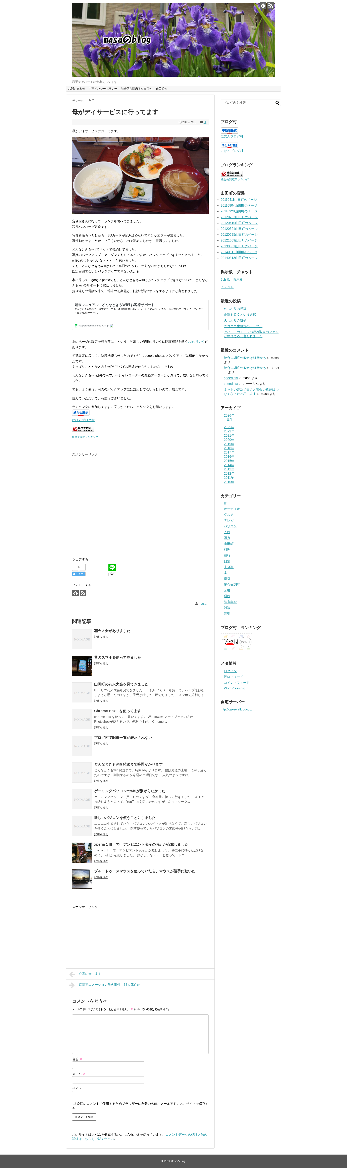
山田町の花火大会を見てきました (121, 684)
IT (205, 122)
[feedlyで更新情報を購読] (263, 5)
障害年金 (230, 602)
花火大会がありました (112, 631)
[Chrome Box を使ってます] (82, 719)
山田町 (229, 543)
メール (79, 1074)
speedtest (231, 378)
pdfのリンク (196, 341)
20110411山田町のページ (239, 199)
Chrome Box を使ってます (117, 711)
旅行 (227, 555)
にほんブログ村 (83, 420)
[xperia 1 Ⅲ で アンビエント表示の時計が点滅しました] (82, 853)
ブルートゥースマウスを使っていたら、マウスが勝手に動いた (144, 871)
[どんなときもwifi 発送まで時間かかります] (82, 772)
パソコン (230, 526)
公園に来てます (90, 973)
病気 (227, 578)
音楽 (227, 613)
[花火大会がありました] (82, 639)
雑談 (227, 607)
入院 (227, 532)
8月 (229, 419)
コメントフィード (237, 682)
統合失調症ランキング (85, 436)
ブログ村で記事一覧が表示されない (123, 738)
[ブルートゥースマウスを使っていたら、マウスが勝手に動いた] (82, 879)
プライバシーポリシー (103, 88)
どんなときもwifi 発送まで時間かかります (128, 764)
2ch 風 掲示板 (232, 279)
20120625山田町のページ (239, 234)
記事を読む (101, 636)
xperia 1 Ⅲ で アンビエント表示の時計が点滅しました (141, 844)
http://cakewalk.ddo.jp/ (236, 709)
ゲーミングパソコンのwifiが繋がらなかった (129, 791)
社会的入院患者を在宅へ (136, 88)
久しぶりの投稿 (235, 308)
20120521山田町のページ (239, 228)
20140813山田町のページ (239, 258)
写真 (227, 538)
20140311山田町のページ (239, 252)
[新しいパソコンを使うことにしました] (82, 826)
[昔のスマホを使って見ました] (82, 666)
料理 (227, 549)
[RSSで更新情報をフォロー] (270, 5)
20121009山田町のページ (239, 240)
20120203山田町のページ (239, 217)
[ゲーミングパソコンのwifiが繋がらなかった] (82, 799)
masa (202, 603)
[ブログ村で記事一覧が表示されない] (82, 746)
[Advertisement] (106, 508)
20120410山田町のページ (239, 223)
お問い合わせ (76, 88)
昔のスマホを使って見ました (117, 657)
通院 (227, 596)
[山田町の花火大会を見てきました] (82, 692)
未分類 (229, 567)
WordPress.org (234, 688)
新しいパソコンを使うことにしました (125, 818)
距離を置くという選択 (240, 314)
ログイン (230, 671)
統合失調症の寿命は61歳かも (245, 358)
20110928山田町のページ (239, 211)
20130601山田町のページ (239, 246)
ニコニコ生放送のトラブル (243, 326)
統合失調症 (232, 584)
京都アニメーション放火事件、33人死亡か (109, 984)
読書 (227, 590)
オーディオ (232, 509)
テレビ (229, 520)
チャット (227, 287)
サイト (77, 1088)
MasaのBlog (178, 1161)
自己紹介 (161, 88)
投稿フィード (233, 677)
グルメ (229, 514)
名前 (77, 1059)
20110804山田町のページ (239, 205)
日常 (227, 561)
